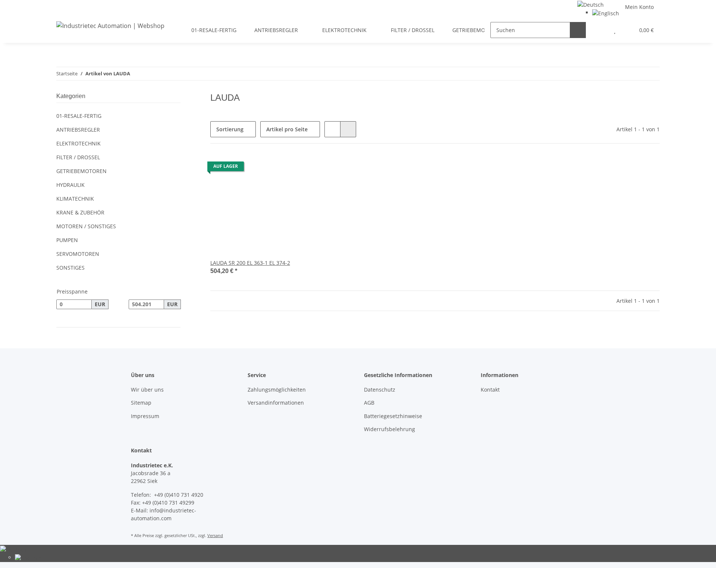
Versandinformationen (276, 402)
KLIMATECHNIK (75, 198)
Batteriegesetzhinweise (393, 416)
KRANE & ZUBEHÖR (80, 212)
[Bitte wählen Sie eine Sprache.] (590, 3)
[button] (600, 30)
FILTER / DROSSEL (78, 157)
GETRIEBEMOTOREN (81, 171)
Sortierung (230, 129)
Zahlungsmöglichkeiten (277, 389)
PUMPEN (67, 240)
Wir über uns (147, 389)
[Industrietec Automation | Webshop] (110, 25)
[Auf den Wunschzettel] (301, 168)
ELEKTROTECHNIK (78, 143)
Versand (215, 535)
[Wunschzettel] (615, 30)
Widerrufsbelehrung (389, 429)
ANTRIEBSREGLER (78, 129)
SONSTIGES (70, 267)
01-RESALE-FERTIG (78, 115)
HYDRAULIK (70, 184)
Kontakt (490, 389)
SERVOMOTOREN (77, 253)
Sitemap (141, 402)
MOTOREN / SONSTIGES (86, 226)
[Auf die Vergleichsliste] (281, 168)
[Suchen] (578, 30)
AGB (369, 402)
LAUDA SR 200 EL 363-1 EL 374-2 (250, 262)
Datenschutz (379, 389)
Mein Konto (639, 6)
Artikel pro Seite (287, 129)
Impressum (145, 416)
